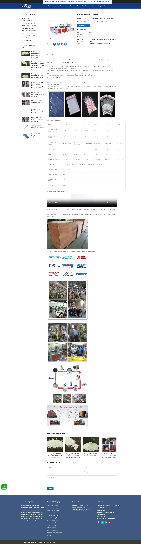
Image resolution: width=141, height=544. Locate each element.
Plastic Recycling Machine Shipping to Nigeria (37, 119)
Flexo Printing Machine (28, 23)
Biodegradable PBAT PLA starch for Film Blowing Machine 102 (55, 455)
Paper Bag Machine (27, 28)
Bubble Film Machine (27, 38)
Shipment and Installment (29, 45)
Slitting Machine (26, 40)
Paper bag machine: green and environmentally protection (81, 510)
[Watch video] (50, 33)
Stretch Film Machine (27, 33)
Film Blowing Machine (27, 20)
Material (23, 48)
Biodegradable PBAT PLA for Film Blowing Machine (37, 75)
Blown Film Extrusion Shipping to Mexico (37, 94)
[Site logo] (26, 6)
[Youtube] (109, 522)
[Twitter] (102, 522)
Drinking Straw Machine (28, 35)
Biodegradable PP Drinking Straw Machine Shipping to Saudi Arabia (109, 455)
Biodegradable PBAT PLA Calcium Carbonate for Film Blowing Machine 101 (37, 65)
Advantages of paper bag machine (82, 507)
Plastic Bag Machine (27, 18)
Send (50, 488)
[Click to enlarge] (50, 38)
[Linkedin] (105, 522)
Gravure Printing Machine (28, 30)
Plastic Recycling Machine (29, 25)
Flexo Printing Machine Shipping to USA (37, 111)
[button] (54, 44)
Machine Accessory (27, 43)
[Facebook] (98, 522)
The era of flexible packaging (80, 505)
